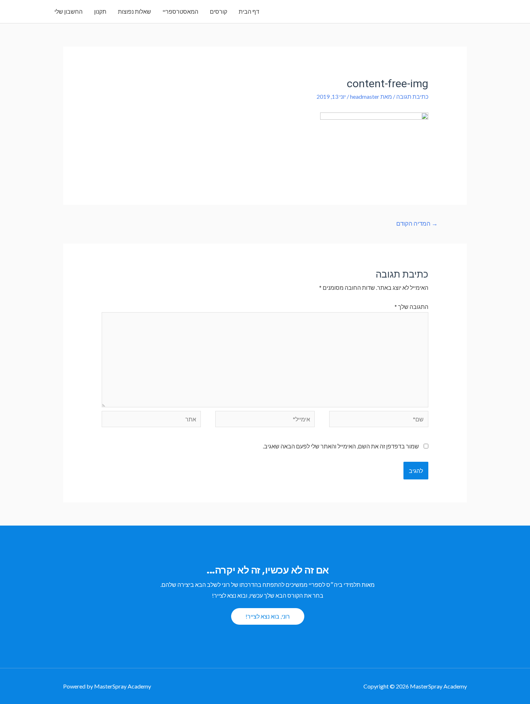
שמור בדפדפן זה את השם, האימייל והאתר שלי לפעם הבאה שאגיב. (341, 446)
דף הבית (249, 11)
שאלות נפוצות (134, 11)
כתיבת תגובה (412, 96)
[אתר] (151, 419)
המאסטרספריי (180, 11)
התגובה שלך (411, 306)
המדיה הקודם (417, 223)
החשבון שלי (68, 11)
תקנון (100, 11)
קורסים (218, 11)
